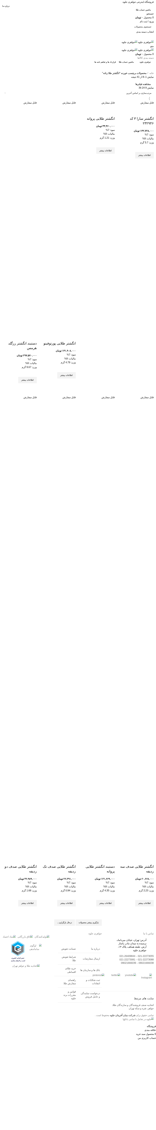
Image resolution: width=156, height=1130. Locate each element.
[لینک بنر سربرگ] (78, 565)
